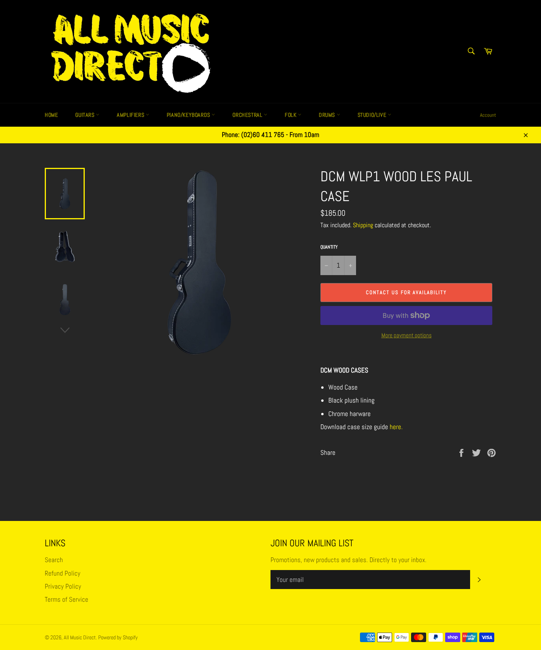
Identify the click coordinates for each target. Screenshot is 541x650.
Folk (291, 114)
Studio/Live (373, 114)
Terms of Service (66, 599)
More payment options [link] (406, 335)
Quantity (329, 247)
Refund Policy (62, 573)
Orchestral (248, 114)
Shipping (363, 225)
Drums (328, 114)
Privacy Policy (63, 586)
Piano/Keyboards (189, 114)
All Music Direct (80, 637)
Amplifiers (131, 114)
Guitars (85, 114)
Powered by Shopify (118, 637)
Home (51, 114)
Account (488, 115)
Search (54, 559)
